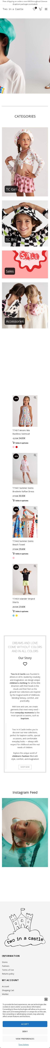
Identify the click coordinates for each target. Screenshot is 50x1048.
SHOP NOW (25, 767)
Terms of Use (8, 970)
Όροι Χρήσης (24, 1044)
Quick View (35, 397)
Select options (21, 443)
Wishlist (35, 8)
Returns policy (8, 973)
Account (5, 986)
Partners (5, 966)
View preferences (25, 1038)
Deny (25, 1031)
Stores (5, 962)
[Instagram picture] (7, 879)
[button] (46, 999)
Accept (25, 1024)
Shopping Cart (8, 990)
